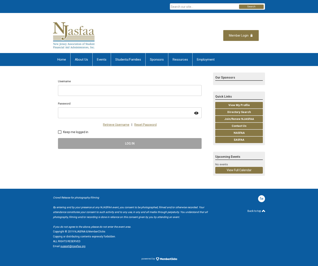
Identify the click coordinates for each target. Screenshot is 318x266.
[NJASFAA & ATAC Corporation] (95, 35)
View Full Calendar (239, 170)
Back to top (254, 211)
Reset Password (145, 124)
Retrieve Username (116, 124)
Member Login (239, 35)
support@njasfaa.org (72, 246)
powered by (148, 258)
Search (251, 6)
